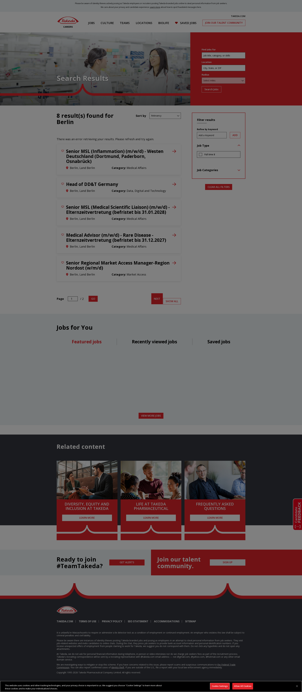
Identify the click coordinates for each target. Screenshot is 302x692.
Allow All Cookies (242, 686)
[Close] (297, 686)
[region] (151, 686)
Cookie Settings (220, 686)
